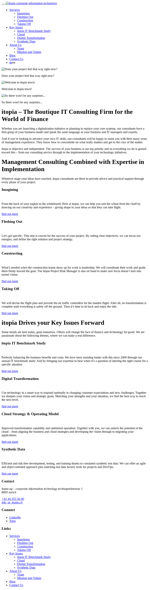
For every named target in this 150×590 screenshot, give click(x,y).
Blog (12, 55)
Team (20, 48)
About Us (15, 45)
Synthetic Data (26, 41)
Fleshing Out (25, 17)
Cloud (21, 34)
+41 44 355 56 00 (13, 499)
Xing (12, 521)
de (10, 62)
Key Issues (16, 27)
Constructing (25, 20)
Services (14, 9)
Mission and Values (29, 52)
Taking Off (24, 24)
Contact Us (16, 59)
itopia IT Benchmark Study (34, 31)
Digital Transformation (31, 38)
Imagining (23, 13)
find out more (10, 214)
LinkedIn (15, 517)
